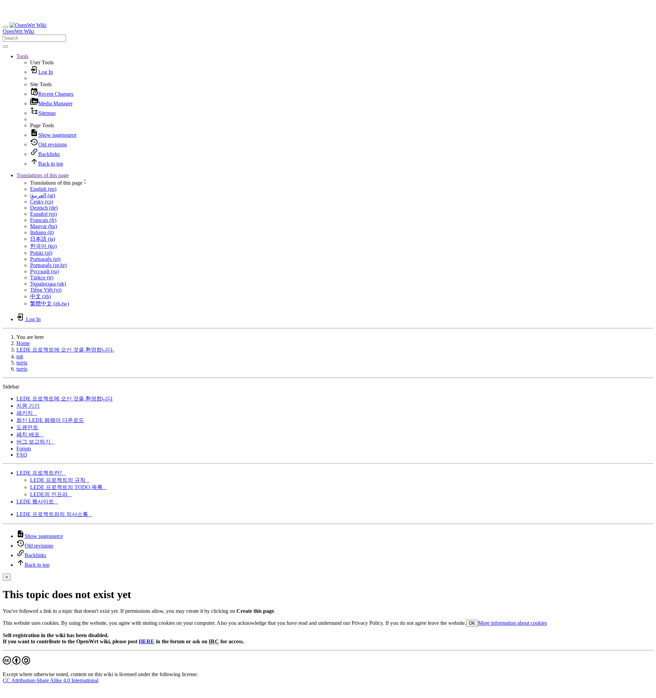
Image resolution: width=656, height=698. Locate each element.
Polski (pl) (41, 253)
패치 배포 (30, 434)
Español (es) (43, 214)
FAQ (21, 455)
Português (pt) (45, 259)
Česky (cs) (41, 202)
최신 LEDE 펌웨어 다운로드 (50, 420)
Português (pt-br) (48, 265)
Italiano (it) (42, 232)
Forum (23, 448)
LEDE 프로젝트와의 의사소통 (54, 514)
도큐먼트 (27, 427)
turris (21, 363)
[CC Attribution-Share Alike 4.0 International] (16, 663)
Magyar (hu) (43, 226)
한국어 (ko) (43, 246)
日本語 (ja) (42, 239)
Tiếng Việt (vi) (46, 290)
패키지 (26, 413)
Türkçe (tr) (41, 277)
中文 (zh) (40, 296)
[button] (22, 56)
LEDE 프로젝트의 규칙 (60, 480)
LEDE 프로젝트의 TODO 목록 (68, 487)
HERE (146, 641)
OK (472, 623)
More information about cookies (512, 623)
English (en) (43, 189)
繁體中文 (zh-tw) (49, 303)
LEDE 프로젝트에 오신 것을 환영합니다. (65, 350)
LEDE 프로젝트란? (41, 473)
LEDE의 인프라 (51, 494)
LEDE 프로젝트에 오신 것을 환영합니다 (64, 398)
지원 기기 (28, 406)
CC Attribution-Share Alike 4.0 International (50, 680)
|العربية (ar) (42, 195)
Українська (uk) (48, 284)
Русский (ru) (44, 271)
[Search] (5, 46)
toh (19, 356)
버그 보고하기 (35, 442)
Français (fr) (43, 220)
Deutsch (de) (44, 208)
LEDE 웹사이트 (37, 501)
